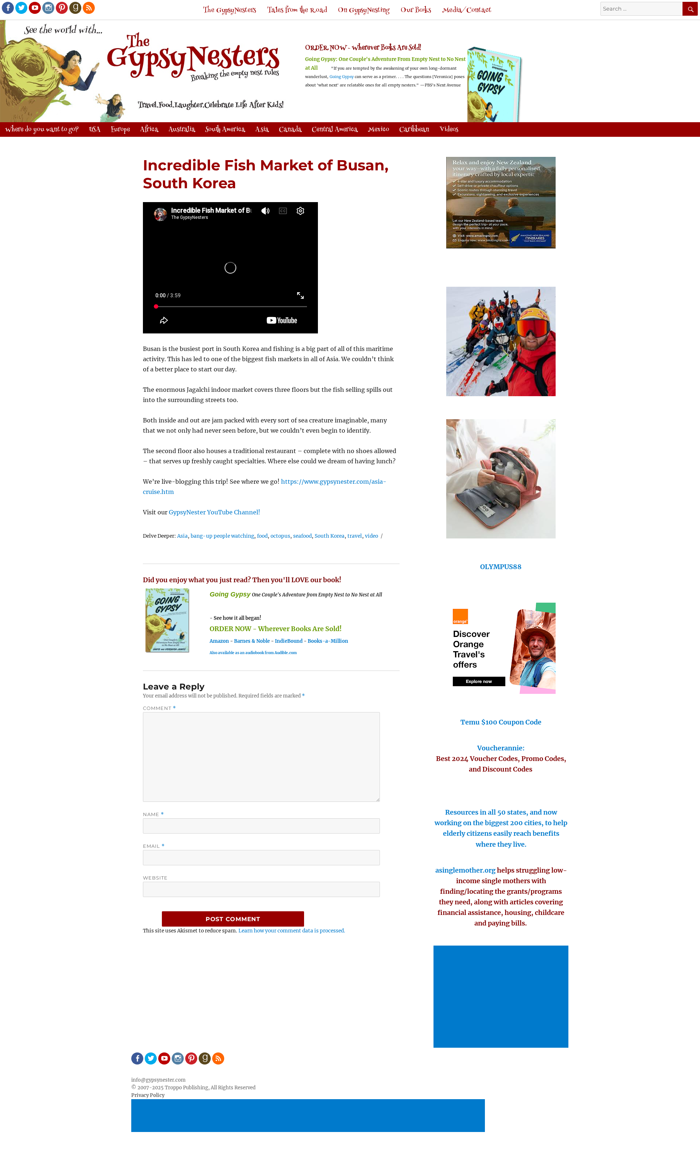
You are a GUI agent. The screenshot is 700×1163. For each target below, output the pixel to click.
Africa (149, 130)
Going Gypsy (342, 76)
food (262, 536)
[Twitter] (20, 7)
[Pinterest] (61, 7)
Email (154, 846)
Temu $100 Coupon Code (500, 722)
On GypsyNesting (363, 10)
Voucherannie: (501, 748)
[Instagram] (47, 7)
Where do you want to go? (42, 130)
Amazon (219, 641)
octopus (280, 536)
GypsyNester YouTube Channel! (214, 512)
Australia (181, 130)
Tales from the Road (297, 10)
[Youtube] (34, 7)
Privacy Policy (147, 1095)
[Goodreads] (74, 7)
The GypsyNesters (229, 10)
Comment (159, 708)
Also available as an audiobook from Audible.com (253, 652)
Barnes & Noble (252, 641)
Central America (335, 130)
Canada (290, 130)
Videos (448, 130)
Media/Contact (466, 10)
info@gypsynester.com (158, 1080)
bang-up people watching (222, 536)
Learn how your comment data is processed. (291, 931)
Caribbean (414, 130)
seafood (302, 536)
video (371, 536)
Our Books (416, 10)
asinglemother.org (465, 870)
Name (153, 814)
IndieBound (289, 641)
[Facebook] (7, 7)
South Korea (330, 536)
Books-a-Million (328, 641)
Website (155, 878)
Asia (262, 130)
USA (95, 130)
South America (225, 130)
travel (354, 536)
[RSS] (88, 7)
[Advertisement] (502, 997)
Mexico (378, 130)
